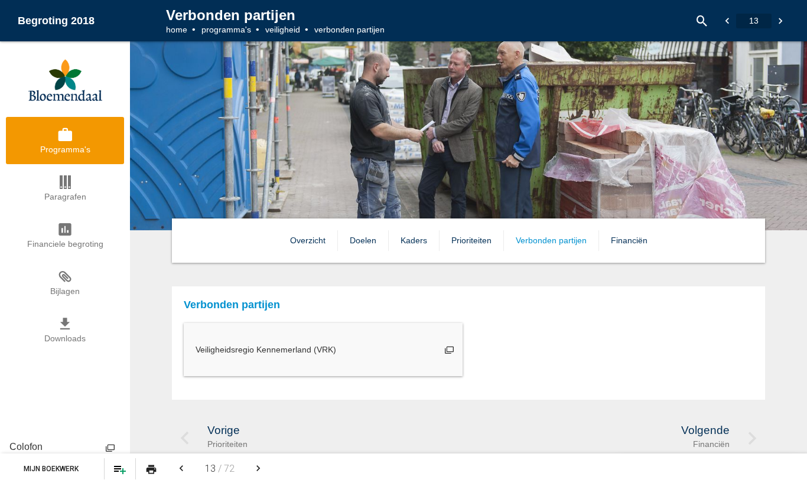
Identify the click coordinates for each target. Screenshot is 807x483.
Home (176, 29)
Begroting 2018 (56, 21)
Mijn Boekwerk (52, 469)
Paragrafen (65, 196)
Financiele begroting (65, 244)
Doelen (363, 240)
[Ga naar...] (727, 21)
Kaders (414, 240)
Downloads (65, 338)
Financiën (629, 240)
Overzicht (308, 240)
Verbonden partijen (551, 240)
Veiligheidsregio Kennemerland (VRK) (266, 349)
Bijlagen (65, 291)
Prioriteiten (471, 240)
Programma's (226, 29)
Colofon (26, 447)
